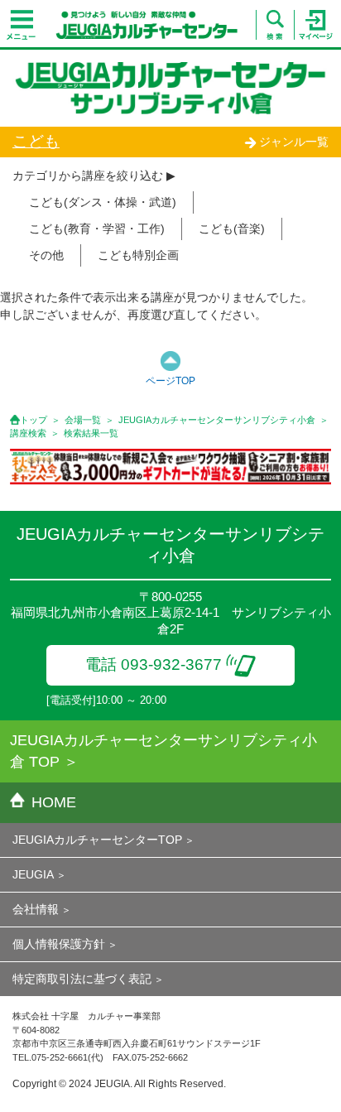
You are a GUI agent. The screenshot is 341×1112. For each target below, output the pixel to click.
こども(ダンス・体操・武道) (102, 202)
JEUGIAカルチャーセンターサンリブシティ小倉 (216, 420)
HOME (53, 802)
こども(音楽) (232, 228)
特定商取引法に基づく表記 (81, 978)
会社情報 (35, 909)
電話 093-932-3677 (153, 664)
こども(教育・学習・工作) (97, 228)
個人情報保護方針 (58, 944)
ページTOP (170, 381)
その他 (46, 255)
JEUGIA (33, 874)
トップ (33, 420)
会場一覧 (83, 420)
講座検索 (28, 433)
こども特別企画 (138, 255)
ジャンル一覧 (294, 141)
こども (36, 141)
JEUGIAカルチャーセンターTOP (97, 839)
